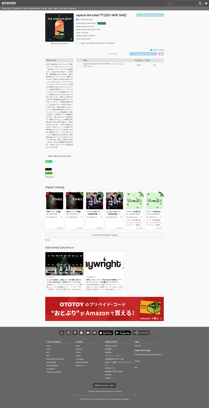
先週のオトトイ (81, 365)
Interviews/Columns (58, 247)
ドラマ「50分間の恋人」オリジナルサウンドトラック (134, 213)
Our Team (108, 375)
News (50, 8)
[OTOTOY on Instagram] (68, 332)
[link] (150, 15)
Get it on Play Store (123, 332)
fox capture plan (85, 19)
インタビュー (51, 277)
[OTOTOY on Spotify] (81, 332)
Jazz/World (50, 369)
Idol (47, 356)
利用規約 (108, 352)
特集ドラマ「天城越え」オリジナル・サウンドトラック (54, 213)
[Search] (201, 3)
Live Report (80, 359)
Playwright (84, 33)
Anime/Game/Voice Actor (55, 359)
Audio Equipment (82, 362)
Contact (137, 361)
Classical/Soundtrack (53, 372)
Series (78, 346)
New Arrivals (35, 8)
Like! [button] (49, 173)
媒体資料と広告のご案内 (113, 371)
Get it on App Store (106, 332)
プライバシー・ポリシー (113, 356)
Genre (50, 342)
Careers (107, 378)
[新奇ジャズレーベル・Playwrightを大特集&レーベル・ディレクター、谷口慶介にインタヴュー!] (104, 263)
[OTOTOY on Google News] (94, 332)
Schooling (72, 8)
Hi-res (48, 346)
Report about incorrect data (59, 156)
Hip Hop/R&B (51, 362)
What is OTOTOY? (111, 346)
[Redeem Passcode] (205, 3)
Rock (48, 349)
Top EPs (26, 8)
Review (78, 356)
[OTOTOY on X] (61, 332)
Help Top (137, 346)
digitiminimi (116, 399)
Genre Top (6, 8)
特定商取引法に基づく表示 (114, 359)
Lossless (101, 23)
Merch (56, 8)
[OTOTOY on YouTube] (88, 332)
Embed (51, 177)
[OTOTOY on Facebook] (74, 332)
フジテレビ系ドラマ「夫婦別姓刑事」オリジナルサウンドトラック (94, 215)
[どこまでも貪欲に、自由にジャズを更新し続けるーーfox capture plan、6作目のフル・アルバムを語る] (64, 263)
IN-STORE (63, 8)
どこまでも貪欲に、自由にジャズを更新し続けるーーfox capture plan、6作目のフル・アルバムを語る (64, 282)
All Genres (57, 342)
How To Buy (158, 50)
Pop (47, 352)
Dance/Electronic (52, 365)
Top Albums (17, 8)
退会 (136, 367)
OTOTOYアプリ (110, 368)
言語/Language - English (105, 385)
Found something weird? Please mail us (148, 354)
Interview (79, 349)
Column (78, 352)
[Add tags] (78, 43)
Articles (44, 8)
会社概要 (108, 349)
